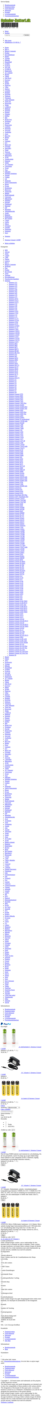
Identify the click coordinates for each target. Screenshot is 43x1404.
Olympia (7, 752)
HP (6, 894)
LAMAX (8, 713)
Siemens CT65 (13, 313)
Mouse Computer (10, 264)
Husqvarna (8, 731)
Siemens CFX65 (14, 326)
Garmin (7, 882)
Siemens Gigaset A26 (15, 599)
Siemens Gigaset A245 (16, 590)
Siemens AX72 (13, 300)
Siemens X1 (12, 380)
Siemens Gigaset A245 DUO (18, 608)
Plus (6, 268)
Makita (7, 799)
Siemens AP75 (13, 299)
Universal (8, 803)
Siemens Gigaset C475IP (17, 536)
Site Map (7, 1341)
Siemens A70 (13, 295)
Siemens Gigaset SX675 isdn (18, 479)
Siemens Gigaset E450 (16, 491)
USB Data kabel (10, 995)
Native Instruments (11, 788)
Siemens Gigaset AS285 (16, 405)
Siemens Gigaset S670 (16, 462)
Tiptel (6, 756)
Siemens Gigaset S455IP (16, 509)
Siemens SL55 (13, 371)
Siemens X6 (12, 389)
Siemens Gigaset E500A (16, 417)
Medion (7, 929)
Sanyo (7, 974)
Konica (7, 914)
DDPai (7, 722)
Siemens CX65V (14, 331)
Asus (6, 837)
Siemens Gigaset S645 (16, 511)
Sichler (7, 689)
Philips (7, 954)
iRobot (7, 680)
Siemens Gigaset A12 (15, 576)
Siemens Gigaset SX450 (16, 473)
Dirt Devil (8, 684)
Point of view (9, 956)
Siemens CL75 (13, 327)
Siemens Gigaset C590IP (17, 538)
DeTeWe (7, 700)
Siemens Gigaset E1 (15, 488)
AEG (6, 660)
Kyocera (7, 918)
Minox (7, 934)
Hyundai (7, 902)
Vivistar (7, 664)
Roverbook (8, 272)
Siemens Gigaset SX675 (16, 522)
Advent (7, 252)
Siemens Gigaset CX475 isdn (18, 547)
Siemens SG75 (13, 367)
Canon (7, 857)
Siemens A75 (13, 297)
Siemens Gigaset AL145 (16, 633)
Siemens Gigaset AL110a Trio (18, 653)
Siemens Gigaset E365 (16, 399)
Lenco (7, 921)
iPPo (6, 903)
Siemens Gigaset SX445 (16, 518)
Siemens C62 (13, 308)
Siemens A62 (13, 291)
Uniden (7, 783)
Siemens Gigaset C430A (16, 529)
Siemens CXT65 (14, 335)
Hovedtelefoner (10, 277)
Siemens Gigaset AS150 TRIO (18, 626)
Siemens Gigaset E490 (16, 453)
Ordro (7, 947)
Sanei (6, 972)
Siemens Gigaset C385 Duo (17, 403)
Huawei (7, 898)
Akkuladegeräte (10, 817)
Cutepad (7, 867)
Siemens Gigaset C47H (16, 437)
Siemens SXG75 (14, 378)
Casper (7, 255)
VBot (6, 693)
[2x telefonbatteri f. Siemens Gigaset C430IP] (10, 1047)
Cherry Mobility (10, 860)
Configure (10, 1402)
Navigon (7, 938)
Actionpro (8, 821)
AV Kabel (8, 839)
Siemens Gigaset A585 (16, 410)
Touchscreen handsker (12, 279)
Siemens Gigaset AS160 (16, 628)
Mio (6, 723)
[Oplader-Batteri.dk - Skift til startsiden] (21, 28)
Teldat (7, 768)
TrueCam (8, 707)
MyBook (7, 266)
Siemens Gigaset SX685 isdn (18, 480)
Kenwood (8, 709)
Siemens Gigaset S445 (16, 506)
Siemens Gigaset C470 (16, 435)
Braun (7, 790)
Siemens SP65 (13, 360)
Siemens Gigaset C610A (16, 542)
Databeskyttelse (10, 7)
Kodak (7, 912)
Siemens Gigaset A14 (15, 579)
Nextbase (8, 727)
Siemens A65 (13, 293)
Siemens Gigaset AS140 (16, 619)
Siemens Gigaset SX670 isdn (18, 477)
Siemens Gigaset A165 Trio (17, 605)
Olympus (8, 943)
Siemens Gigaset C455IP (17, 533)
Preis (2, 1115)
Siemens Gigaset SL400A (17, 561)
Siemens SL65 (13, 372)
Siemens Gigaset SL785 (16, 567)
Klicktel (7, 808)
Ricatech (7, 965)
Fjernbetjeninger (10, 875)
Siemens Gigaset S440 (16, 504)
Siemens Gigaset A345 (16, 614)
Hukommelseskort (10, 900)
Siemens (7, 281)
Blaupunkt (8, 855)
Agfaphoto (8, 824)
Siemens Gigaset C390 (16, 484)
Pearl (6, 950)
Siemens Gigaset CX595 (16, 551)
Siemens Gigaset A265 (16, 594)
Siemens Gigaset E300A (16, 552)
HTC (6, 896)
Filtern (3, 1106)
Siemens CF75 (13, 324)
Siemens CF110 (14, 320)
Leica (6, 920)
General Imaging (10, 885)
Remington (8, 794)
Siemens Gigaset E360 (16, 452)
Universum (8, 772)
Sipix (6, 977)
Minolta (7, 932)
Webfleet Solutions (11, 779)
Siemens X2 (12, 381)
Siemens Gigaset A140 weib (18, 639)
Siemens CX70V (14, 338)
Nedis (10, 1124)
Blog (6, 1349)
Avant (7, 840)
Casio (6, 858)
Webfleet (7, 806)
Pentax (7, 952)
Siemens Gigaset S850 (16, 560)
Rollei (7, 968)
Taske (6, 984)
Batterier (7, 844)
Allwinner (8, 831)
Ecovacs (7, 686)
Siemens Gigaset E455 (16, 493)
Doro (6, 745)
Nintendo (8, 786)
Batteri (7, 657)
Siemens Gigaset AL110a (17, 650)
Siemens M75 (13, 347)
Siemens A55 (13, 286)
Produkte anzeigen (7, 1111)
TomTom (8, 988)
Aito (6, 828)
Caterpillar (8, 759)
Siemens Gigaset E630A (16, 556)
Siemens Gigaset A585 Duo (17, 412)
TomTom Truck (10, 990)
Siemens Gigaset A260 (16, 592)
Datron (7, 259)
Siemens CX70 (13, 336)
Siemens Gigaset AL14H (17, 632)
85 (10, 1117)
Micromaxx (8, 930)
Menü (6, 31)
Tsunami (7, 275)
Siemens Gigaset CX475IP (17, 502)
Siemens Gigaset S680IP (16, 513)
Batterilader (8, 846)
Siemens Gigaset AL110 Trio (18, 648)
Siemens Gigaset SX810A (17, 525)
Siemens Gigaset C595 (16, 401)
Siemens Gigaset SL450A (17, 563)
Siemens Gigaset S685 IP (17, 470)
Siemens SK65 (13, 369)
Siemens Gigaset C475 (16, 439)
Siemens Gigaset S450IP (16, 507)
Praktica (7, 959)
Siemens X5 (12, 387)
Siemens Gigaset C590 (16, 443)
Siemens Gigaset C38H (16, 428)
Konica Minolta (10, 916)
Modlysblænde (9, 801)
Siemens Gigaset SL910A (17, 570)
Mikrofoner (8, 804)
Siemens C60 (13, 306)
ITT (6, 749)
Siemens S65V (13, 358)
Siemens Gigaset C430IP (17, 531)
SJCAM (7, 673)
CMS (6, 257)
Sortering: (4, 1107)
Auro (6, 740)
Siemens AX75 (13, 302)
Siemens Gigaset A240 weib (18, 641)
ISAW (7, 905)
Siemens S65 (13, 356)
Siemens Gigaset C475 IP (17, 441)
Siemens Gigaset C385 (16, 426)
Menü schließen (10, 243)
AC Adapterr (9, 770)
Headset (7, 698)
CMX (6, 862)
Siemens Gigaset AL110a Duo (18, 651)
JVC (6, 911)
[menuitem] (23, 5)
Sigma (7, 975)
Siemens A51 (13, 282)
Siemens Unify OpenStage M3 (18, 497)
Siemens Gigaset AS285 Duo (18, 407)
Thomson (8, 704)
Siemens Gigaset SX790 (16, 572)
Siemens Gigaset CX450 (16, 444)
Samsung (8, 970)
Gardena (7, 732)
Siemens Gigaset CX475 (16, 448)
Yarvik (7, 1002)
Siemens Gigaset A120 (16, 578)
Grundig (7, 696)
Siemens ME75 (13, 349)
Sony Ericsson (9, 981)
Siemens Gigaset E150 (16, 450)
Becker (7, 848)
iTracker (7, 720)
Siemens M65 (13, 345)
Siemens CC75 (13, 318)
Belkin (7, 743)
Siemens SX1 (13, 376)
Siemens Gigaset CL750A (17, 545)
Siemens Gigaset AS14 (16, 615)
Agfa (6, 822)
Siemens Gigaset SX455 (16, 475)
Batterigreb (8, 677)
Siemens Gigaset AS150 (16, 623)
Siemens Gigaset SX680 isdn (18, 486)
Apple (7, 835)
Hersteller (4, 1119)
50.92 (6, 1117)
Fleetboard (8, 810)
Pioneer (7, 718)
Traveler (7, 993)
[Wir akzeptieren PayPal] (6, 1025)
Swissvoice (8, 662)
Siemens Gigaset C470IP (17, 534)
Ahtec (7, 254)
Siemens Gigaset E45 (15, 489)
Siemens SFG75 (14, 365)
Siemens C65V (13, 311)
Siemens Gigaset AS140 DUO (18, 621)
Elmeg (7, 659)
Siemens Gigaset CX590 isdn (18, 421)
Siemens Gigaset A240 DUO (18, 606)
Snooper (7, 716)
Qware (7, 961)
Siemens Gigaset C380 (16, 425)
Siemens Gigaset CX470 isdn (18, 446)
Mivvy (7, 263)
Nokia (7, 941)
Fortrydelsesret (9, 8)
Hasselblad (8, 668)
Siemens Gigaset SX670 (16, 520)
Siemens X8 (12, 392)
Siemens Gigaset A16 (15, 596)
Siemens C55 (13, 304)
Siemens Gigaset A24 (15, 597)
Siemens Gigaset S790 (16, 482)
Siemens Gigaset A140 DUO (18, 603)
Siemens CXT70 (14, 340)
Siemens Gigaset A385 (16, 416)
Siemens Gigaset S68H (16, 471)
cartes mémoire (9, 705)
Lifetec (7, 925)
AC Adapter (8, 678)
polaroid (7, 957)
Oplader (7, 945)
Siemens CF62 (13, 322)
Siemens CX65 (13, 329)
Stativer (7, 695)
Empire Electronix (10, 869)
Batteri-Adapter (10, 842)
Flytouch (7, 878)
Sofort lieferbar (6, 1113)
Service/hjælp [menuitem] (10, 9)
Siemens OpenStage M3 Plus (18, 495)
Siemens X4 (12, 385)
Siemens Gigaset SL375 (16, 516)
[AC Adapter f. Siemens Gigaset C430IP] (11, 1073)
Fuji (6, 880)
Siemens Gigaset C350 (16, 527)
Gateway (7, 884)
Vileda (7, 682)
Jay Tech (7, 907)
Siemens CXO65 (14, 333)
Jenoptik (7, 909)
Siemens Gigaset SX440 (16, 423)
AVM (6, 763)
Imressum (8, 10)
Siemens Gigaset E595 (16, 554)
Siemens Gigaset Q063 (16, 637)
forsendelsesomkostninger (12, 1361)
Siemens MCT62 (14, 353)
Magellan (8, 815)
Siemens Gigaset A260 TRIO (18, 612)
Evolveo (7, 671)
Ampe (7, 833)
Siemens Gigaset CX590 (16, 549)
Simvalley (8, 754)
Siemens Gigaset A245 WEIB (18, 642)
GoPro (7, 893)
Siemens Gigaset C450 (16, 432)
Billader (7, 666)
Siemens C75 (13, 317)
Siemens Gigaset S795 (16, 394)
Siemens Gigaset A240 (16, 588)
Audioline (8, 738)
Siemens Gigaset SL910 (16, 569)
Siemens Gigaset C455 (16, 434)
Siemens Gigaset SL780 (16, 565)
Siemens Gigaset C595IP (17, 540)
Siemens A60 (13, 290)
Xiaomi (7, 781)
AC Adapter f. (15, 1239)
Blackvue (8, 795)
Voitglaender (9, 997)
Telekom (7, 702)
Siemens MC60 (14, 351)
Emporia (7, 767)
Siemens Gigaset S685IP (16, 558)
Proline (7, 270)
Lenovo (7, 261)
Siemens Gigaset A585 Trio (17, 414)
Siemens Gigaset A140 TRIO (18, 601)
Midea (7, 687)
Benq (6, 849)
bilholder (7, 777)
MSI (6, 250)
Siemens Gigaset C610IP (17, 543)
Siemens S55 (13, 354)
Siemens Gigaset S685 (16, 396)
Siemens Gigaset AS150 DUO (18, 624)
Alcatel (7, 830)
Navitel (7, 729)
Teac (6, 776)
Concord (7, 864)
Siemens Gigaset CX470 (16, 498)
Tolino (7, 986)
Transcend (8, 797)
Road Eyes (8, 725)
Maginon (7, 927)
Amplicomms (9, 765)
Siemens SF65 (13, 363)
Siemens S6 (12, 655)
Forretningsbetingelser (12, 16)
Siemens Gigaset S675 (16, 464)
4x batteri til (7, 1239)
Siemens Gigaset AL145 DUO (18, 635)
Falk (6, 873)
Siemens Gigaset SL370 (16, 515)
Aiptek (7, 826)
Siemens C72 (13, 315)
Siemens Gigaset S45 (15, 457)
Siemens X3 (12, 383)
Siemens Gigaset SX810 (16, 524)
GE (6, 785)
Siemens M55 (13, 344)
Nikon (7, 939)
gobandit (7, 889)
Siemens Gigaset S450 (16, 459)
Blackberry (8, 853)
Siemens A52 (13, 284)
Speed (7, 983)
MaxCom (8, 750)
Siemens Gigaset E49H (16, 455)
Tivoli (6, 774)
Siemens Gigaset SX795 (16, 574)
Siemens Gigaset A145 (16, 583)
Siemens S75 (13, 362)
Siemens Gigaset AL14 (16, 630)
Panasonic (8, 948)
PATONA (11, 1126)
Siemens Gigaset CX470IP (17, 500)
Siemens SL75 (13, 374)
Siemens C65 (13, 309)
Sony (6, 979)
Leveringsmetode (10, 14)
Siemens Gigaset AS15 (16, 617)
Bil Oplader (8, 851)
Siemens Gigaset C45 (15, 430)
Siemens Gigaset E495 (16, 398)
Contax (7, 866)
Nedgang (4, 1402)
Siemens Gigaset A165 (16, 587)
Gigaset (7, 887)
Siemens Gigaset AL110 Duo (18, 646)
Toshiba (7, 992)
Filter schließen (5, 1109)
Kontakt (7, 12)
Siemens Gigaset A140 (16, 581)
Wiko (6, 999)
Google (7, 891)
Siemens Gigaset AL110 (16, 644)
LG (6, 923)
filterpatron (8, 761)
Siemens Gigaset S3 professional (19, 419)
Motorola (8, 936)
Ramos (7, 963)
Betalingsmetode (10, 5)
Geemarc (7, 747)
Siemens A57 (13, 288)
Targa (6, 273)
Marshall (7, 812)
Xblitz (7, 711)
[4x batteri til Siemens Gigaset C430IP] (11, 1098)
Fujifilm (7, 669)
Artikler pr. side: (6, 1130)
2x (2, 1239)
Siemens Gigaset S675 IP (17, 466)
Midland (7, 714)
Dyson (7, 792)
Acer (6, 819)
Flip (6, 876)
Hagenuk (8, 734)
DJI (6, 813)
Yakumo (7, 1001)
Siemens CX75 (13, 342)
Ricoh (7, 966)
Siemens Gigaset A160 (16, 585)
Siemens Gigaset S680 (16, 468)
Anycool (7, 736)
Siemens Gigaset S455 (16, 461)
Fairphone (8, 871)
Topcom (7, 758)
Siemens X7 (12, 390)
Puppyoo (7, 691)
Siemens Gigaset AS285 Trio (18, 408)
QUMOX (8, 675)
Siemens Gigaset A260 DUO (18, 610)
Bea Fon (7, 741)
